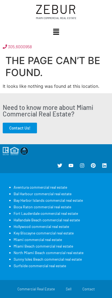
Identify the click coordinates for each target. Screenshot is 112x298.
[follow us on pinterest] (93, 165)
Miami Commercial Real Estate (56, 18)
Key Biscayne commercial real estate (44, 233)
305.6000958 (19, 46)
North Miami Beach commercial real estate (48, 252)
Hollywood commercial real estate (41, 226)
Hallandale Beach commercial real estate (47, 220)
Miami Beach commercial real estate (43, 246)
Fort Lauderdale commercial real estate (46, 213)
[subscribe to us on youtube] (71, 165)
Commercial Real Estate (36, 289)
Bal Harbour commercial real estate (42, 193)
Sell (68, 289)
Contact (88, 289)
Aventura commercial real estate (40, 187)
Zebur (56, 8)
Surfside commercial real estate (40, 265)
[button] (56, 32)
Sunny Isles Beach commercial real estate (48, 259)
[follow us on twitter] (60, 165)
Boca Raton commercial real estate (42, 206)
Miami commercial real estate (38, 239)
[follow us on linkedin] (104, 165)
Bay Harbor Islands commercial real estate (48, 200)
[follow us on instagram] (82, 165)
